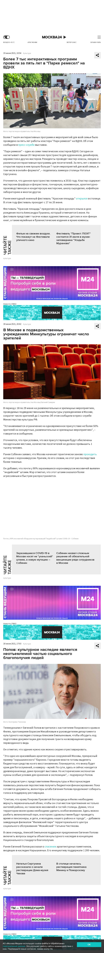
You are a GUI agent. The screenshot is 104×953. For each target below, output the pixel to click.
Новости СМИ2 (9, 304)
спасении (50, 847)
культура (7, 258)
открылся (82, 199)
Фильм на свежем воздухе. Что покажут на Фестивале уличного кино (33, 237)
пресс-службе (26, 145)
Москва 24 (52, 37)
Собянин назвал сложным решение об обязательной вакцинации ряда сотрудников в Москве (75, 558)
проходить (90, 454)
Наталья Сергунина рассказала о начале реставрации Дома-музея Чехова (32, 868)
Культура (27, 53)
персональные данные (14, 946)
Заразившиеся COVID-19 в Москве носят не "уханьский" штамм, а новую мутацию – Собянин (34, 558)
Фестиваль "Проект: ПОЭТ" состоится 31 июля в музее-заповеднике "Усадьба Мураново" (73, 238)
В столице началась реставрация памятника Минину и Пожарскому (71, 867)
